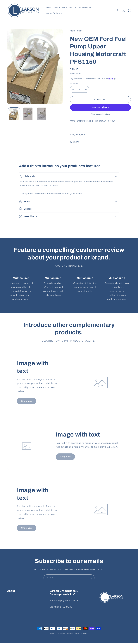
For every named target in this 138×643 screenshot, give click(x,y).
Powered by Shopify (81, 633)
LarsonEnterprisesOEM (64, 633)
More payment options (100, 114)
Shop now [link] (26, 401)
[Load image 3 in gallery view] (41, 114)
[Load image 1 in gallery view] (14, 114)
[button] (117, 10)
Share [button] (76, 142)
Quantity (74, 84)
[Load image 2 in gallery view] (28, 114)
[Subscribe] (91, 577)
